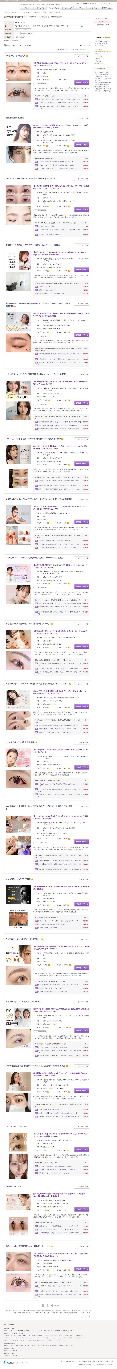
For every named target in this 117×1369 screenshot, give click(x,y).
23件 (65, 905)
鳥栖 (22, 1345)
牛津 (67, 1345)
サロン (96, 54)
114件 (45, 839)
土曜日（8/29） (48, 26)
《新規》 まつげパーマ (44, 286)
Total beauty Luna (14, 1186)
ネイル (11, 1330)
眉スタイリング (53, 1340)
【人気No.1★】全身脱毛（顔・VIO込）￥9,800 (51, 924)
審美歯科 (65, 1330)
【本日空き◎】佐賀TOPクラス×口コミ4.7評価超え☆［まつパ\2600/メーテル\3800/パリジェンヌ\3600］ (60, 566)
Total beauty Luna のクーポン (44, 1222)
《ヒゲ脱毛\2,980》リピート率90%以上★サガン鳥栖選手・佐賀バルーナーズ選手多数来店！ (61, 888)
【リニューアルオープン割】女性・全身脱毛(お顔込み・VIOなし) (56, 161)
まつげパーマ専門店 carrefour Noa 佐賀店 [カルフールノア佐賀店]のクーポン (57, 283)
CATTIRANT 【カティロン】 (17, 1126)
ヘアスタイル (40, 8)
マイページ (103, 3)
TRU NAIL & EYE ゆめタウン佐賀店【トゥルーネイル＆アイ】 (31, 179)
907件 (65, 583)
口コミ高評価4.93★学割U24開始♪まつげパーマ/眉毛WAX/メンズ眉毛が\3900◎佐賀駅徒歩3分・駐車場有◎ (59, 1195)
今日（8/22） (27, 26)
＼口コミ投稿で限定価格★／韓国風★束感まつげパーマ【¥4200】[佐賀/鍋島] (59, 613)
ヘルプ (111, 3)
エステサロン (93, 8)
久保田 (33, 1345)
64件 (65, 523)
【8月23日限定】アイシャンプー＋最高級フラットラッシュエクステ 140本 (59, 359)
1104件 (66, 1027)
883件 (45, 79)
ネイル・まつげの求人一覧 (10, 1350)
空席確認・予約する (82, 82)
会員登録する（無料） (103, 24)
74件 (44, 1210)
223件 (45, 464)
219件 (65, 1270)
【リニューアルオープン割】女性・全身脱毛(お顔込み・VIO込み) (56, 165)
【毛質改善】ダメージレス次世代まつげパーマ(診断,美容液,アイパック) (58, 1116)
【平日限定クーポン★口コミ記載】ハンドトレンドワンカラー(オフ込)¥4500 (59, 230)
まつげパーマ (7, 1340)
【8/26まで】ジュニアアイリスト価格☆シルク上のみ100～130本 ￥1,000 (59, 99)
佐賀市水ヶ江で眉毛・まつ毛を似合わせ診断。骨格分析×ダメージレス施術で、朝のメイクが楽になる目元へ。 (60, 632)
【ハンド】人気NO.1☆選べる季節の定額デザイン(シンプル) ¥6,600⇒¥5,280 (59, 865)
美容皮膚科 (57, 1330)
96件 (65, 1150)
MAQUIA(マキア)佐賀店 (15, 56)
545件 (65, 400)
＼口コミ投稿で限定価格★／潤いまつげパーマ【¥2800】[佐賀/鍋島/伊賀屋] (59, 603)
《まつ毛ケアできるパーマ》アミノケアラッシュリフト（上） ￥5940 (58, 668)
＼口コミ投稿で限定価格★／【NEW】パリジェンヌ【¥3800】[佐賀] (57, 425)
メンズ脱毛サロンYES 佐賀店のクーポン (46, 917)
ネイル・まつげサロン (53, 8)
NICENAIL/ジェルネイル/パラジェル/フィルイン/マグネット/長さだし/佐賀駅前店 (39, 499)
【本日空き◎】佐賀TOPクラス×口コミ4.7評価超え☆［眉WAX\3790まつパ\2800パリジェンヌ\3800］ (60, 383)
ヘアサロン (26, 8)
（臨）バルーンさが (42, 1345)
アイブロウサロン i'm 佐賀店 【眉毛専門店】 (24, 1002)
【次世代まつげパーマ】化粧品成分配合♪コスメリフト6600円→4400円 (58, 1226)
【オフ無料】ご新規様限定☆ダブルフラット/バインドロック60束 (56, 1169)
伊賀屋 (27, 1345)
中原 (72, 1345)
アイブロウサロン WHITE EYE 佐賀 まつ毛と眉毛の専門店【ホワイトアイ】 (37, 684)
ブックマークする (83, 56)
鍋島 (17, 1345)
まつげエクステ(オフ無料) (65, 1335)
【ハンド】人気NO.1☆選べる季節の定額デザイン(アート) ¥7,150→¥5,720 (59, 869)
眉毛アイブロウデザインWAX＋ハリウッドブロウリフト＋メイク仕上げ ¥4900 (59, 1051)
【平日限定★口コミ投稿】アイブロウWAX (50, 234)
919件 (45, 1270)
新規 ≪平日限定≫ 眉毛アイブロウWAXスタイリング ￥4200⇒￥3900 (58, 984)
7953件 (45, 400)
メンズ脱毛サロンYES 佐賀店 (18, 879)
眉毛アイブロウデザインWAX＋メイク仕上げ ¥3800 (52, 1047)
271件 (65, 707)
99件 (65, 146)
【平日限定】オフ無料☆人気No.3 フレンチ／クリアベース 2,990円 (57, 547)
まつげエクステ (36, 12)
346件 (45, 647)
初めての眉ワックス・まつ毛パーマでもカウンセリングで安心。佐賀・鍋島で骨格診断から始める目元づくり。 (60, 1255)
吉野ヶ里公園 (53, 1345)
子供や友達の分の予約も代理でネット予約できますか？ (103, 84)
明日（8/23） (37, 26)
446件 (65, 271)
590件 (45, 206)
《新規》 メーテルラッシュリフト (47, 290)
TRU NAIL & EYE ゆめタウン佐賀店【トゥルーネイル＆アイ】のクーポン (55, 223)
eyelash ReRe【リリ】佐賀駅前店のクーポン (47, 780)
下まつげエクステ (77, 1335)
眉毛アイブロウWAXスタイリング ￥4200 (50, 988)
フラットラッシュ (47, 1338)
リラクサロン (80, 8)
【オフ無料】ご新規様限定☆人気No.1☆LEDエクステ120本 (55, 1166)
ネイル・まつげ (25, 12)
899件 (45, 1027)
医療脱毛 (72, 1330)
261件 (65, 464)
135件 (65, 647)
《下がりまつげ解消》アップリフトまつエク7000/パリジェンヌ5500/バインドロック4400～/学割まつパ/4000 (60, 1135)
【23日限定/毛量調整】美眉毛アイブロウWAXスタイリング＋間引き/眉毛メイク (59, 355)
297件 (45, 768)
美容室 (5, 1330)
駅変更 (23, 22)
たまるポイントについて (102, 41)
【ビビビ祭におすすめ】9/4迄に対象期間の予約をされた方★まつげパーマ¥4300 (59, 785)
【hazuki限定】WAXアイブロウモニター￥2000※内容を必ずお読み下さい (59, 485)
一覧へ (86, 96)
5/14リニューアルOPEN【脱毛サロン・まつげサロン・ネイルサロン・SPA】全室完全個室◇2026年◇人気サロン (61, 126)
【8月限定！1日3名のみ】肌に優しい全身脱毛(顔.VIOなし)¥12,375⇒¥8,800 (59, 860)
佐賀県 (45, 12)
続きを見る (73, 90)
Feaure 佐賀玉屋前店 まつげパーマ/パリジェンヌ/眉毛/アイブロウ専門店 (35, 1066)
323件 (45, 332)
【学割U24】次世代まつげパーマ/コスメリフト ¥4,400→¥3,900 (56, 1229)
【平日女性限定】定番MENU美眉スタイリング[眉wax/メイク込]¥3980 (57, 725)
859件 (65, 839)
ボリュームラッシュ (58, 1338)
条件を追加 (19, 37)
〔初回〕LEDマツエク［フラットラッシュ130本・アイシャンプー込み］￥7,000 (58, 107)
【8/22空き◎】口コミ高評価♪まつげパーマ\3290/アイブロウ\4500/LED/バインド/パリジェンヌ (61, 751)
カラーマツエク (9, 1338)
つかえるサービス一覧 (101, 43)
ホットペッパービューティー (11, 12)
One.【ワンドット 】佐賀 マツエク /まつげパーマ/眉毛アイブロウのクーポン (57, 477)
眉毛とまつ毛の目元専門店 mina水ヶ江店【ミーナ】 (28, 624)
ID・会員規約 (81, 1364)
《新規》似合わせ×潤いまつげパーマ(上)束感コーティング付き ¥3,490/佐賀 (59, 795)
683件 (65, 1092)
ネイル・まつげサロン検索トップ (87, 3)
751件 (45, 1092)
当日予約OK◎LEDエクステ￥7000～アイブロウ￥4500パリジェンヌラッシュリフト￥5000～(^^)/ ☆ (60, 64)
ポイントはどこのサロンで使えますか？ (103, 79)
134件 (45, 271)
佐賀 (12, 1345)
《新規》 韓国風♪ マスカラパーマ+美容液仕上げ (51, 293)
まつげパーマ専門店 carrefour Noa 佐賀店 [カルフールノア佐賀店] (33, 245)
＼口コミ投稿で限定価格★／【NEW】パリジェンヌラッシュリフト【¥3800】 (59, 607)
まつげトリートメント (25, 1340)
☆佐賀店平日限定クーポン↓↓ (46, 226)
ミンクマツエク (28, 1338)
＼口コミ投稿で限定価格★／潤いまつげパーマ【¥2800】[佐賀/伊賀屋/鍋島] (59, 422)
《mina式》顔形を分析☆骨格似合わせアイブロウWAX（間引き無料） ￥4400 (59, 673)
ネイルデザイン (99, 63)
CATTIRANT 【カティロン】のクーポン (46, 1163)
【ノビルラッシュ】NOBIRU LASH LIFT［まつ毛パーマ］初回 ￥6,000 (58, 102)
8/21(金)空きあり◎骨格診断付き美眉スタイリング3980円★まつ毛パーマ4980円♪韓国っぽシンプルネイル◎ (59, 692)
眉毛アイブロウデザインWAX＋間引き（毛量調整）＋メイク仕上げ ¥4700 (59, 1055)
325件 (45, 905)
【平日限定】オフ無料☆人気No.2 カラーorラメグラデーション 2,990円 (59, 544)
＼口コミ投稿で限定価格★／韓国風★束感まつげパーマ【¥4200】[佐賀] (58, 428)
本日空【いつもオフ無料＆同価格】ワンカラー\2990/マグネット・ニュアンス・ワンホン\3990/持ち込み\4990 (60, 508)
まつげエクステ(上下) (36, 1335)
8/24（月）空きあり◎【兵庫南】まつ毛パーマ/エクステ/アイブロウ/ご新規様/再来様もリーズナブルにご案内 (60, 447)
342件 (65, 79)
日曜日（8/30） (60, 26)
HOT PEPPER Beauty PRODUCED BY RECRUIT (10, 6)
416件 (65, 332)
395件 (65, 206)
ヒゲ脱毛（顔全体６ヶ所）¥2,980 (47, 927)
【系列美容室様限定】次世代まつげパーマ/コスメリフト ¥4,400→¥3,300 (58, 1233)
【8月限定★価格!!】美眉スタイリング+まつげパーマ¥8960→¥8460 (57, 728)
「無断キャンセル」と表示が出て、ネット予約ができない (103, 90)
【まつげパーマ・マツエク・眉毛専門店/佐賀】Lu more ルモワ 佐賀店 (35, 558)
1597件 (45, 965)
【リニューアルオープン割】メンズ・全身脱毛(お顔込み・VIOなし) (57, 168)
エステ (40, 1330)
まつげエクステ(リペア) (24, 1335)
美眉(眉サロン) (36, 1340)
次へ (88, 45)
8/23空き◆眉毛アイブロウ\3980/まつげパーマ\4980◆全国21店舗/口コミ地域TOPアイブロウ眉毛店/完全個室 (61, 315)
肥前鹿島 (61, 1345)
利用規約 (89, 1364)
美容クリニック (107, 8)
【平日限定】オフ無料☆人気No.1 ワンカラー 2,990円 (54, 541)
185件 (65, 768)
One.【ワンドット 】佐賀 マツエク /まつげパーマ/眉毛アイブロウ (33, 439)
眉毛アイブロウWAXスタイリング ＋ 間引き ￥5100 (52, 991)
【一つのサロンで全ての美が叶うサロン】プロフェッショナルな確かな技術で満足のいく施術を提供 (60, 817)
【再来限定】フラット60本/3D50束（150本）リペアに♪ (53, 1173)
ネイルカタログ (67, 8)
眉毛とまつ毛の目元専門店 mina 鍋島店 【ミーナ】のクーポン (53, 1282)
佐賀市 (51, 12)
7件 (44, 146)
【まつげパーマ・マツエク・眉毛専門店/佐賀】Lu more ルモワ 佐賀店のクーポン (58, 600)
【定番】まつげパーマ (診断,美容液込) (49, 1109)
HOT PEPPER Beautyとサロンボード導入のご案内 (75, 1361)
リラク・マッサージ (31, 1330)
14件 (44, 1150)
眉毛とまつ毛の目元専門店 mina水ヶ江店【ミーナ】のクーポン (53, 660)
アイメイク (62, 1340)
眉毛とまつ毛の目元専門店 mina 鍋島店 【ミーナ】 (28, 1246)
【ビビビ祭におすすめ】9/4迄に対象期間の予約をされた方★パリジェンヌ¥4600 (59, 790)
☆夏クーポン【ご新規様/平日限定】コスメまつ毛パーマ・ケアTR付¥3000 (59, 489)
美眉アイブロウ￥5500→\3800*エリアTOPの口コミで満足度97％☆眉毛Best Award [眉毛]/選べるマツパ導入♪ (61, 1010)
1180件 (66, 965)
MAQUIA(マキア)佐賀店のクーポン (45, 96)
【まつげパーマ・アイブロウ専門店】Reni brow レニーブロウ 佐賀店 (36, 374)
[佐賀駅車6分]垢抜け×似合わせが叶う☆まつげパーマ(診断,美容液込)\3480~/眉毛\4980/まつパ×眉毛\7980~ (60, 1074)
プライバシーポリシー (99, 1364)
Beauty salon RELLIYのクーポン (44, 158)
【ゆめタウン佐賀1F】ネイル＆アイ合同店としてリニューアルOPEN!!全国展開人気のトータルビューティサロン (61, 187)
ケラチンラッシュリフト (79, 1338)
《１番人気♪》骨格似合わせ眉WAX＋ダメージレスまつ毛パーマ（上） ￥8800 (59, 664)
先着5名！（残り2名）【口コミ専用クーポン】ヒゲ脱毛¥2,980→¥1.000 (58, 921)
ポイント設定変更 (100, 45)
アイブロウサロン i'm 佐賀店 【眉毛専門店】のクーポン (50, 1044)
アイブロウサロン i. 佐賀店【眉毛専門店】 (23, 939)
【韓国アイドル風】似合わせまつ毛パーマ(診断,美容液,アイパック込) (57, 1113)
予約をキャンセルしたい (102, 87)
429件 (45, 707)
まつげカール (15, 1340)
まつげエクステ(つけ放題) (10, 1335)
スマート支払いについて (102, 72)
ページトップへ (86, 1317)
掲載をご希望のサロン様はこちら (103, 1361)
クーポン (97, 58)
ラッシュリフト (68, 1338)
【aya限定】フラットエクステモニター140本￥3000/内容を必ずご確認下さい (59, 481)
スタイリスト (98, 56)
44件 (65, 1210)
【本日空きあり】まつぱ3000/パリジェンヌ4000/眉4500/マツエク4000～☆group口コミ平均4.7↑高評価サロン (59, 253)
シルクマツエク (37, 1338)
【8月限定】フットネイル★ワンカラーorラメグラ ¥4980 (54, 732)
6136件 (45, 583)
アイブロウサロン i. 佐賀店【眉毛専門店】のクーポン (50, 981)
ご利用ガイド (109, 1364)
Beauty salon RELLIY (15, 118)
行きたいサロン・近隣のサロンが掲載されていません (103, 75)
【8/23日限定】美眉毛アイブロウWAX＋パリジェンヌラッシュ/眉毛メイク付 (59, 363)
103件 (45, 523)
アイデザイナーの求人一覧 (10, 1355)
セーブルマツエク (18, 1338)
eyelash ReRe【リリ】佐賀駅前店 (20, 742)
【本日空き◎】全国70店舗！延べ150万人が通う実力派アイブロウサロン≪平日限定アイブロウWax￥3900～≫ (61, 948)
